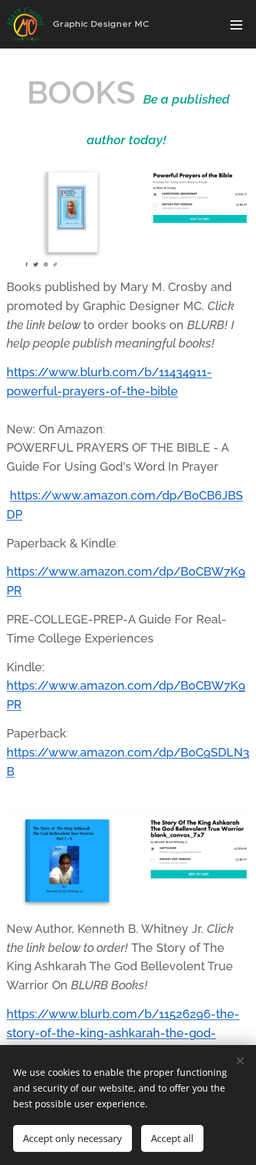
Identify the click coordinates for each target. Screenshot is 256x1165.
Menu (236, 24)
